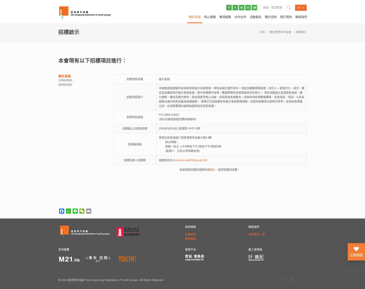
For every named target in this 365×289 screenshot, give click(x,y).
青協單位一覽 (256, 234)
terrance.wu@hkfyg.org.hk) (190, 160)
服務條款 (190, 238)
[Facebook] (268, 280)
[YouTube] (274, 280)
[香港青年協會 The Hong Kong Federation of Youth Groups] (85, 12)
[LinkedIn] (280, 280)
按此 (212, 169)
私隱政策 (190, 234)
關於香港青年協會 (280, 32)
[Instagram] (285, 280)
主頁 (262, 32)
